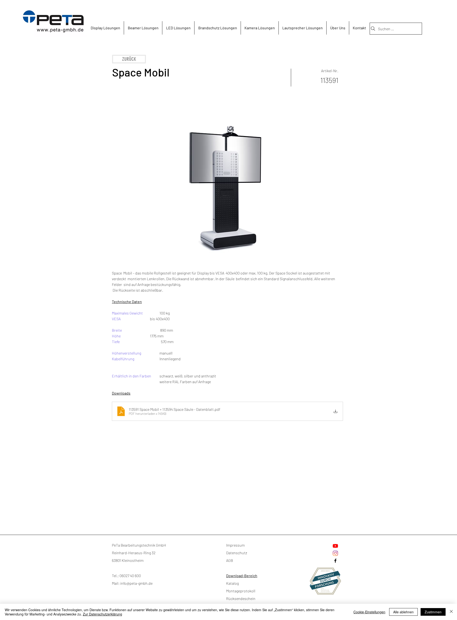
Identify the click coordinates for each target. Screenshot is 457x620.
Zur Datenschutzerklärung (102, 614)
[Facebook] (335, 560)
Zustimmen (433, 612)
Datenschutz (236, 552)
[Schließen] (451, 612)
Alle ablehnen (403, 612)
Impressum (235, 545)
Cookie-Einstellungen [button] (369, 612)
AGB (229, 560)
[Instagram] (335, 553)
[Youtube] (335, 546)
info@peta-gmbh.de (136, 583)
